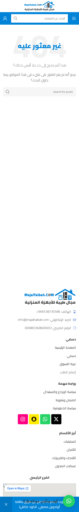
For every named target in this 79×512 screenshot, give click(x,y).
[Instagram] (23, 419)
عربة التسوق (68, 364)
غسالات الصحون (65, 466)
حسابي (71, 356)
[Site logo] (39, 6)
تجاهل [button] (6, 504)
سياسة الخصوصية (64, 408)
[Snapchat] (34, 419)
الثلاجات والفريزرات (64, 458)
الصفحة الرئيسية (65, 347)
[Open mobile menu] (74, 18)
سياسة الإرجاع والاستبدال (59, 392)
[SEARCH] (7, 91)
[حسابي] (5, 18)
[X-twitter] (56, 419)
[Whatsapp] (45, 419)
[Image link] (50, 296)
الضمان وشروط (66, 400)
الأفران (71, 450)
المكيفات (70, 441)
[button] (69, 501)
